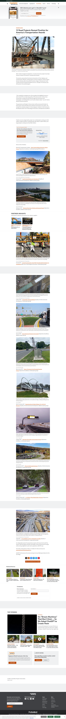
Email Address (33, 588)
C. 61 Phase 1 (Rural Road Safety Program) (34, 497)
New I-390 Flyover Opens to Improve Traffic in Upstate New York (12, 580)
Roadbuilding (19, 27)
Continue (34, 593)
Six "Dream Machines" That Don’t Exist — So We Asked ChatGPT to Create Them (47, 620)
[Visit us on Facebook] (25, 698)
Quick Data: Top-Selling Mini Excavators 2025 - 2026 (26, 646)
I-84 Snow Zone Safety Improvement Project (31, 439)
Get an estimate (21, 136)
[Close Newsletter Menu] (58, 7)
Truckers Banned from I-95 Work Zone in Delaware (38, 580)
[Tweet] (36, 558)
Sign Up (9, 706)
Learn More (12, 662)
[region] (33, 717)
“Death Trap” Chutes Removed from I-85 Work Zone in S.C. (26, 580)
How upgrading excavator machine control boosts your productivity (45, 656)
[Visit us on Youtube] (33, 698)
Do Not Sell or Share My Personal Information (27, 714)
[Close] (64, 717)
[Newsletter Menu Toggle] (58, 3)
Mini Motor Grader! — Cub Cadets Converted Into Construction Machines (12, 646)
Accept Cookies (57, 716)
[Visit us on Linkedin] (31, 698)
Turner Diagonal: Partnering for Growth (30, 333)
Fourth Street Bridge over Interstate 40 (30, 179)
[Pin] (39, 558)
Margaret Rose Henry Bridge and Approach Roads (33, 208)
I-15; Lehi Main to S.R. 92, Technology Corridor (31, 538)
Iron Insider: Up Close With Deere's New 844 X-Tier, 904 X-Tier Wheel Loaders (39, 646)
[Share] (31, 558)
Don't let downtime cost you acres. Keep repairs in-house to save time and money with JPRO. (53, 580)
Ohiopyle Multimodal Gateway (31, 466)
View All (46, 660)
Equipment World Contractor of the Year (18, 656)
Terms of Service (34, 16)
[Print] (26, 558)
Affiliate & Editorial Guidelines (48, 714)
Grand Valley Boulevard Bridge (28, 299)
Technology (40, 614)
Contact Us (55, 714)
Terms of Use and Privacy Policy (35, 15)
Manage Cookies (39, 714)
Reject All (50, 716)
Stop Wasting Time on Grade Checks (15, 228)
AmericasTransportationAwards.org (23, 550)
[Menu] (7, 3)
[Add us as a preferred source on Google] (29, 558)
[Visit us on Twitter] (28, 698)
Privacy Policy (29, 16)
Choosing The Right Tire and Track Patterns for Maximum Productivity (27, 228)
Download (38, 660)
